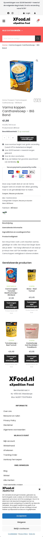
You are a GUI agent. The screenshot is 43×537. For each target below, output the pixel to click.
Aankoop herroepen (12, 459)
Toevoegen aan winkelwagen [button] (11, 305)
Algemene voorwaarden (14, 429)
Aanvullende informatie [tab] (12, 228)
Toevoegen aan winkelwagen (27, 138)
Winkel (6, 475)
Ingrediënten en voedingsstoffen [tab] (16, 232)
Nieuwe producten (16, 194)
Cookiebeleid (12, 534)
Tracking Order (10, 455)
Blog (5, 471)
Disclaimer (8, 425)
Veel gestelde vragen (13, 484)
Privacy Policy (23, 534)
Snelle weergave (11, 282)
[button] (39, 489)
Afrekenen (8, 450)
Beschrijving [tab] (7, 223)
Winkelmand (9, 445)
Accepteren (22, 516)
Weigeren (21, 522)
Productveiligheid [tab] (9, 236)
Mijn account (9, 441)
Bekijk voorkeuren (21, 528)
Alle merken (8, 480)
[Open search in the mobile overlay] (21, 38)
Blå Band (10, 203)
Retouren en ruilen (11, 416)
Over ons (32, 534)
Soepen (11, 100)
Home (4, 45)
